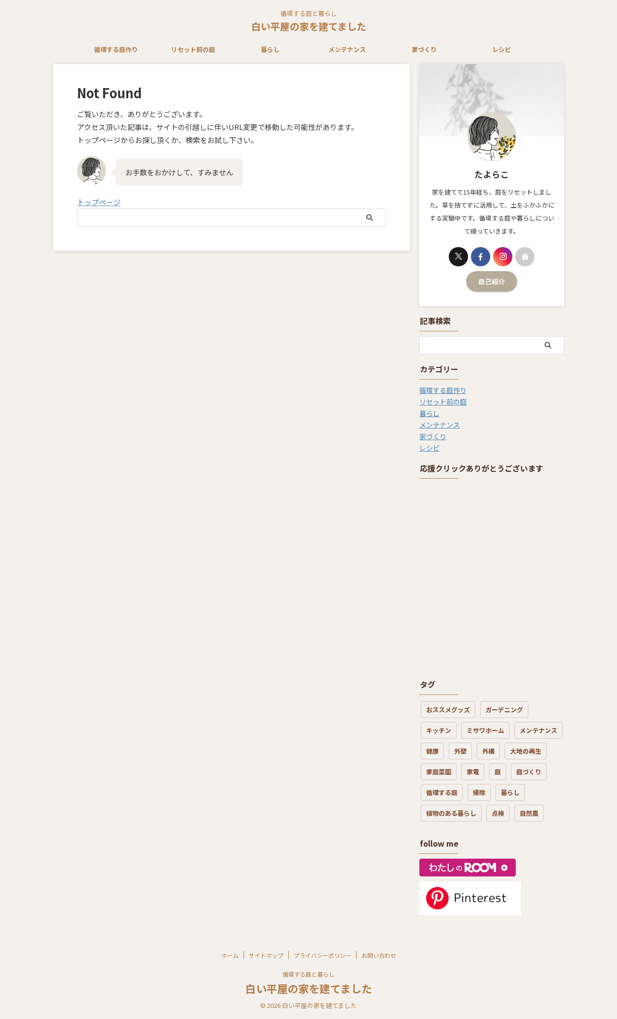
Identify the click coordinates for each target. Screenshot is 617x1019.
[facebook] (480, 256)
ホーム (230, 955)
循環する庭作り (116, 49)
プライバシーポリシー (322, 955)
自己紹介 (491, 281)
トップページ (99, 202)
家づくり (424, 49)
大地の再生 (525, 751)
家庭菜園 (438, 771)
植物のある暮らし (451, 813)
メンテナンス (347, 49)
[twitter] (458, 256)
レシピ (501, 49)
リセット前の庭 (193, 49)
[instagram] (502, 256)
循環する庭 (441, 792)
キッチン (438, 730)
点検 (498, 813)
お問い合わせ (379, 955)
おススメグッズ (448, 709)
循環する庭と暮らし (308, 974)
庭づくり (528, 771)
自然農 (529, 813)
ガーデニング (504, 709)
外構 (488, 751)
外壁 (460, 751)
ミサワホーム (485, 730)
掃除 (479, 792)
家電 (473, 771)
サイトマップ (266, 955)
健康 (432, 751)
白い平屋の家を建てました (308, 26)
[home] (525, 256)
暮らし (270, 49)
